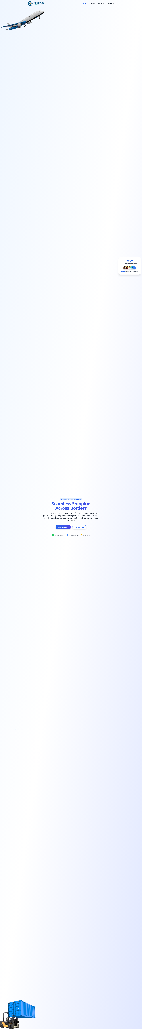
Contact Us (110, 3)
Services (92, 3)
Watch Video (80, 527)
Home (84, 3)
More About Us (64, 527)
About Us (101, 3)
